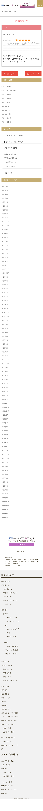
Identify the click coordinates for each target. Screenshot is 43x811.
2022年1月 (5, 399)
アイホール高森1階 (11, 650)
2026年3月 (5, 206)
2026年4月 (5, 202)
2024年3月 (5, 297)
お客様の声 (8, 173)
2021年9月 (5, 415)
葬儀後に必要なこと (10, 158)
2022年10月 (5, 364)
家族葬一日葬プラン (10, 593)
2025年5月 (5, 245)
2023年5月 (5, 336)
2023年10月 (5, 316)
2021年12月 (5, 403)
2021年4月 (5, 435)
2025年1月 (5, 261)
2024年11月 (5, 269)
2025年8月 (5, 234)
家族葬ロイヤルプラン (11, 600)
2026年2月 (5, 210)
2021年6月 (5, 427)
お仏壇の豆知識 (11, 162)
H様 (6, 114)
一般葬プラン (8, 604)
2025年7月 (5, 237)
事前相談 (4, 705)
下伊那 (5, 642)
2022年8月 (5, 372)
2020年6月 (5, 474)
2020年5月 (5, 478)
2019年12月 (5, 498)
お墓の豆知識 (10, 166)
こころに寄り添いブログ (13, 142)
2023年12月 (5, 308)
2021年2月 (5, 443)
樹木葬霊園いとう (7, 786)
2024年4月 (5, 293)
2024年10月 (5, 273)
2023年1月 (5, 352)
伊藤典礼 (4, 768)
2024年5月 (5, 289)
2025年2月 (5, 257)
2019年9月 (5, 510)
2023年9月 (5, 320)
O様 (6, 118)
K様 (6, 94)
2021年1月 (5, 446)
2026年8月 (5, 186)
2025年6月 (5, 241)
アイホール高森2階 (12, 646)
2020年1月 (5, 494)
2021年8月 (5, 419)
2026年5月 (5, 198)
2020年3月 (5, 486)
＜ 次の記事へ (10, 73)
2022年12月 (5, 356)
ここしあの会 (6, 765)
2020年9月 (5, 462)
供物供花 (4, 690)
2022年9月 (5, 368)
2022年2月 (5, 395)
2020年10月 (5, 458)
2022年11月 (5, 360)
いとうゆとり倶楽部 (8, 738)
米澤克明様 (9, 90)
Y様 (6, 106)
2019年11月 (5, 502)
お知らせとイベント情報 (13, 135)
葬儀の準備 (7, 673)
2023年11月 (5, 312)
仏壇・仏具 (7, 728)
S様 (6, 86)
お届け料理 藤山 (7, 761)
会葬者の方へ (6, 709)
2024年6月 (5, 285)
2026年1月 (5, 214)
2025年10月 (5, 226)
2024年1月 (5, 305)
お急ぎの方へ (6, 698)
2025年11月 (5, 222)
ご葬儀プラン (6, 585)
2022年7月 (5, 376)
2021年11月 (5, 407)
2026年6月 (5, 194)
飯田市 (5, 614)
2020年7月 (5, 470)
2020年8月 (5, 466)
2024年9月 (5, 277)
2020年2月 (5, 490)
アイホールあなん (11, 654)
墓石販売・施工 (8, 732)
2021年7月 (5, 423)
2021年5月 (5, 431)
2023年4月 (5, 340)
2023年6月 (5, 332)
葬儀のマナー (8, 677)
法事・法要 (5, 686)
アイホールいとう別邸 (12, 623)
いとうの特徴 (6, 581)
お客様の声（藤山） (12, 148)
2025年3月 (5, 253)
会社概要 (21, 544)
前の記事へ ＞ (33, 73)
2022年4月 (5, 387)
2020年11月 (5, 454)
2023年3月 (5, 344)
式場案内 (4, 610)
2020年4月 (5, 482)
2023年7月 (5, 328)
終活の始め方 (8, 669)
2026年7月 (5, 190)
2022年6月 (5, 379)
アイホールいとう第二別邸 (12, 631)
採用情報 (4, 793)
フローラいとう (6, 782)
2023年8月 (5, 324)
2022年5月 (5, 383)
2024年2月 (5, 301)
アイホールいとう (11, 617)
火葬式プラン (8, 589)
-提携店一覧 (6, 741)
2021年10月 (5, 411)
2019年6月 (5, 517)
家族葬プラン (8, 597)
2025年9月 (5, 230)
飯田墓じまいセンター (9, 789)
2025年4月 (5, 249)
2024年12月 (5, 265)
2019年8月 (5, 514)
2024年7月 (5, 281)
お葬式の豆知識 (10, 154)
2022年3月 (5, 391)
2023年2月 (5, 348)
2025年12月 (5, 218)
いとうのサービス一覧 (9, 720)
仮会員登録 (5, 694)
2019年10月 (5, 506)
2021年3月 (5, 439)
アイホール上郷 (10, 636)
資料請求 (4, 701)
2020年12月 (5, 450)
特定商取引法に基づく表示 (9, 747)
